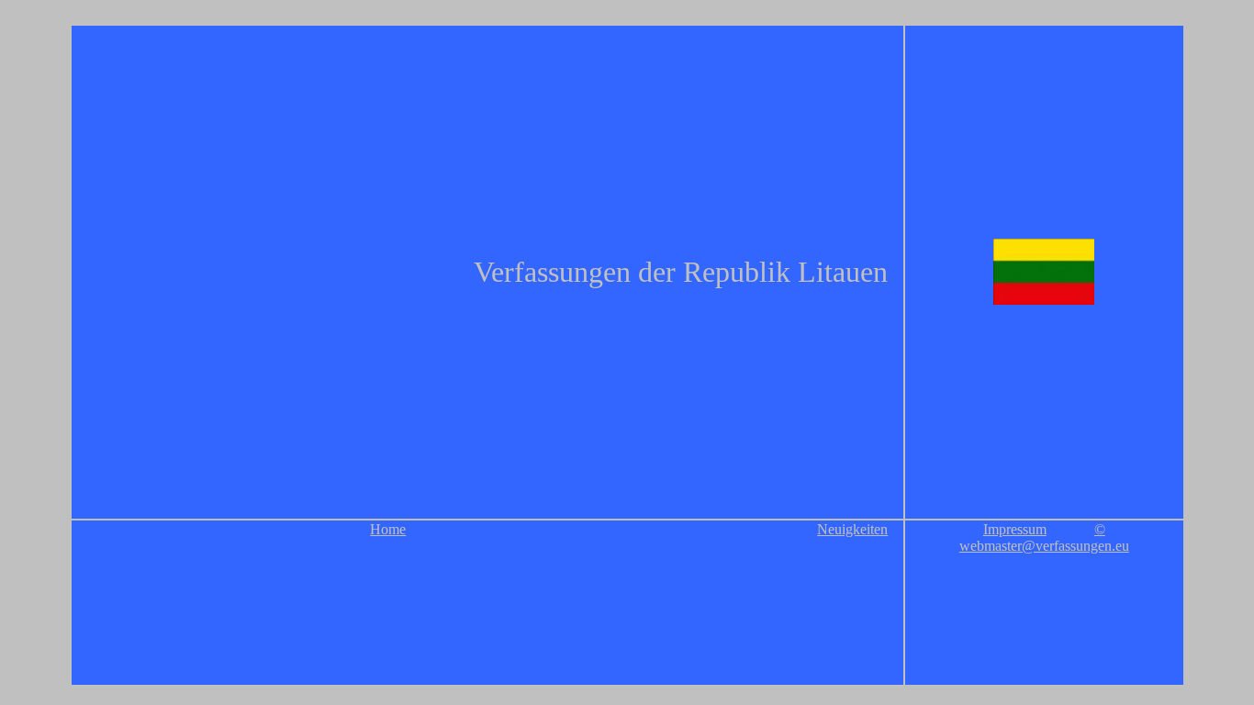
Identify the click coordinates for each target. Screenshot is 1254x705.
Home (388, 529)
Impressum (1015, 529)
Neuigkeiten (852, 529)
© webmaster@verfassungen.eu (1044, 537)
